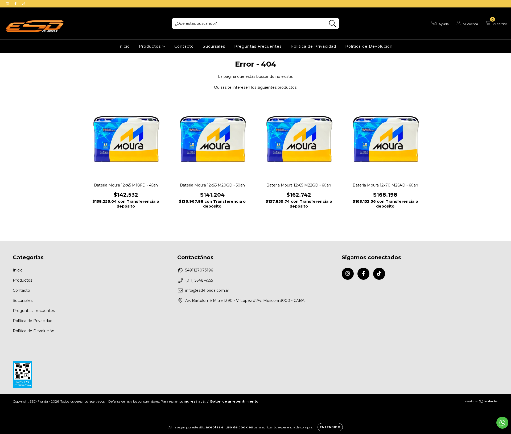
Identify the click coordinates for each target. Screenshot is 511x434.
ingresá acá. (194, 401)
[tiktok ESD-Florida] (23, 3)
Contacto (184, 46)
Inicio (124, 46)
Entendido (330, 427)
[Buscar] (332, 23)
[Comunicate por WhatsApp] (502, 423)
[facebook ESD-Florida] (16, 3)
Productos (150, 46)
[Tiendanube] (481, 402)
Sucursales (214, 46)
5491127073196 (199, 270)
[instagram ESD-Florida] (8, 3)
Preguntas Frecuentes (258, 46)
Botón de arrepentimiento (234, 401)
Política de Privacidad (313, 46)
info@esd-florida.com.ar (207, 290)
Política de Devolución (369, 46)
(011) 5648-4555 (199, 280)
